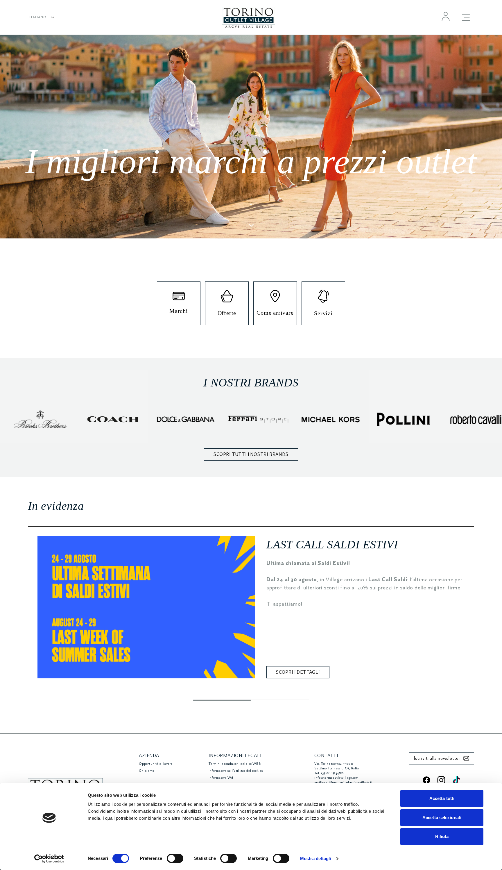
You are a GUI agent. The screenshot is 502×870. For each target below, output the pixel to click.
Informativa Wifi (222, 777)
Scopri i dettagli (298, 672)
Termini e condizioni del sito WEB (235, 764)
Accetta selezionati (441, 817)
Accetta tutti (441, 798)
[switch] (175, 858)
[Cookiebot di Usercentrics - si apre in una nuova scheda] (49, 858)
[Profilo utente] (446, 16)
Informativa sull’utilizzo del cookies (236, 771)
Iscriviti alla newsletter (437, 758)
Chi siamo (146, 771)
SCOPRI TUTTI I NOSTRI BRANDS (251, 454)
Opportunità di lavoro (156, 764)
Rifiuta (442, 836)
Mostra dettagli (315, 858)
